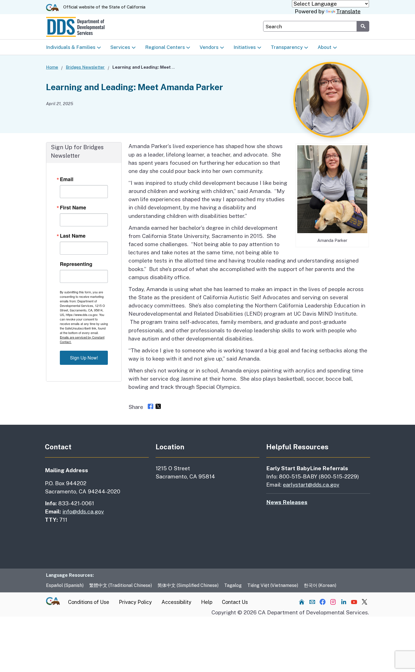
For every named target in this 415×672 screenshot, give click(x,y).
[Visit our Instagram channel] (333, 602)
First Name (73, 207)
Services (120, 47)
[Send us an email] (312, 602)
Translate (348, 11)
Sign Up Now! (84, 357)
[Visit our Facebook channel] (323, 602)
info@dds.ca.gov (83, 511)
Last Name (73, 235)
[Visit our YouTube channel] (354, 602)
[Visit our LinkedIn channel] (343, 602)
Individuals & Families (70, 47)
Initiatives (244, 47)
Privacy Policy (135, 602)
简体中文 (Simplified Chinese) (188, 585)
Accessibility (176, 602)
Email (66, 179)
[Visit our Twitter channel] (364, 602)
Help (206, 602)
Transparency (287, 47)
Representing (76, 263)
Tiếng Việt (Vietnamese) (272, 585)
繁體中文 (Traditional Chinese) (120, 585)
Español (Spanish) (65, 585)
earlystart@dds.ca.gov (311, 485)
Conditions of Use (88, 602)
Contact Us (235, 602)
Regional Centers (165, 47)
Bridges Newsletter (85, 67)
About (324, 47)
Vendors (209, 47)
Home (52, 67)
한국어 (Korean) (320, 585)
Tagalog (233, 585)
